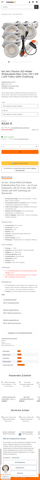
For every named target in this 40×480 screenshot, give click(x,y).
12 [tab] (29, 61)
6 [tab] (18, 61)
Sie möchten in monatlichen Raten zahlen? (20, 169)
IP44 (19, 351)
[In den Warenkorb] (2, 20)
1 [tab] (8, 61)
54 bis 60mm (21, 365)
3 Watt (19, 358)
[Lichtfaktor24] (11, 2)
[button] (29, 2)
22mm (19, 361)
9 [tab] (23, 61)
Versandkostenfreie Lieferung (20, 128)
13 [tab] (31, 61)
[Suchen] (36, 7)
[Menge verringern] (4, 146)
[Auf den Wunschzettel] (35, 25)
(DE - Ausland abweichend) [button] (22, 139)
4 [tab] (14, 61)
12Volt (19, 354)
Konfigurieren (20, 467)
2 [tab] (10, 61)
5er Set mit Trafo (13, 86)
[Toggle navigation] (2, 1)
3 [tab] (12, 61)
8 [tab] (21, 61)
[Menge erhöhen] (36, 146)
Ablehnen (20, 473)
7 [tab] (20, 61)
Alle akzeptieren (20, 462)
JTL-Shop (23, 477)
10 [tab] (25, 61)
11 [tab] (27, 61)
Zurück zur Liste (7, 14)
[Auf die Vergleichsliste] (30, 25)
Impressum (6, 457)
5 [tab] (16, 61)
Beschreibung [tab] (6, 177)
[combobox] (20, 106)
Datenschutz (15, 457)
